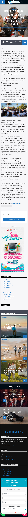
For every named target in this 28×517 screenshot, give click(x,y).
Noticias (14, 9)
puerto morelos (7, 206)
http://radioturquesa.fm (9, 454)
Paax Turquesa (6, 287)
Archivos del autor (14, 220)
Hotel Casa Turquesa (8, 298)
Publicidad (5, 300)
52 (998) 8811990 (8, 456)
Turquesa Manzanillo (8, 285)
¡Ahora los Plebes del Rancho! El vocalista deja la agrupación (14, 396)
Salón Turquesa (7, 292)
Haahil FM (5, 279)
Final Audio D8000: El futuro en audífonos (13, 413)
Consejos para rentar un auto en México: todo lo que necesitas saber (13, 370)
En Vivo (25, 2)
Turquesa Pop (6, 281)
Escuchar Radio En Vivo (7, 445)
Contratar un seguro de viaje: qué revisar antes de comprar (13, 348)
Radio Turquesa (15, 30)
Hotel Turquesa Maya (8, 296)
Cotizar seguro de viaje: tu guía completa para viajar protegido (13, 326)
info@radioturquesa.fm (9, 459)
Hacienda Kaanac (7, 294)
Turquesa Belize (7, 283)
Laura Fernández (16, 203)
